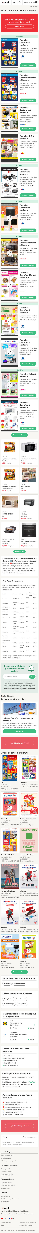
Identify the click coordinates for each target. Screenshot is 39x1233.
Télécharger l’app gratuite (9, 1161)
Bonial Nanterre (7, 1142)
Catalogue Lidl (5, 1169)
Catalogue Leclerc (6, 1172)
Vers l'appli (19, 26)
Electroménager (27, 1142)
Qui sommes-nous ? (7, 1155)
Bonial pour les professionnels (10, 1199)
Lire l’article (20, 731)
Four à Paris (8, 1056)
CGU (2, 1225)
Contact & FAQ (5, 1196)
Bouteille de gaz (9, 1004)
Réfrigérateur (8, 999)
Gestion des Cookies (26, 1225)
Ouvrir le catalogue (28, 65)
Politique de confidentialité (28, 1222)
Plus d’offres (19, 551)
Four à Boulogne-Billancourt (14, 1058)
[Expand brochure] (9, 53)
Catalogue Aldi (5, 1188)
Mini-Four (7, 983)
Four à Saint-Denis (11, 1065)
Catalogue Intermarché (8, 1185)
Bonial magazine (6, 1158)
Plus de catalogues (19, 435)
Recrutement (5, 1202)
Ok (32, 677)
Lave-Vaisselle (21, 999)
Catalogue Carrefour (7, 1174)
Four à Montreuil (10, 1063)
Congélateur (22, 1004)
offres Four (31, 1082)
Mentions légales (6, 1222)
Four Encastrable (19, 983)
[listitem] (10, 452)
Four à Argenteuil (10, 1061)
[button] (19, 51)
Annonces (33, 6)
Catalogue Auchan (6, 1182)
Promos (17, 1142)
